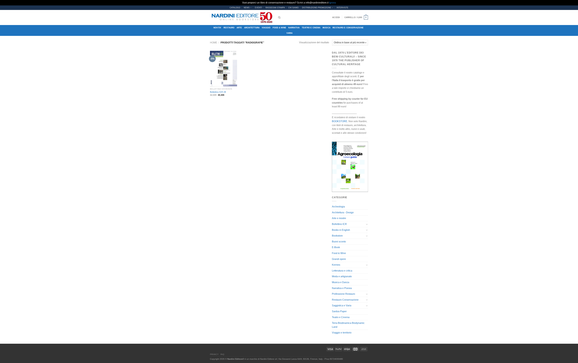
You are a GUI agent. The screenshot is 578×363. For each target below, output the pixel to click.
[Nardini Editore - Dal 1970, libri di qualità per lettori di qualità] (242, 17)
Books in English (341, 230)
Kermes (336, 265)
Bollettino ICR (339, 224)
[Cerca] (279, 17)
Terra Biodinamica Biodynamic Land (348, 325)
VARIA (289, 33)
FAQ (222, 354)
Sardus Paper (339, 311)
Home (213, 42)
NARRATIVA (294, 28)
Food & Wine (279, 28)
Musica (327, 28)
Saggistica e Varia (341, 305)
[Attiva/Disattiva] (367, 224)
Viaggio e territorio (341, 332)
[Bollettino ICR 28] (223, 68)
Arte (239, 28)
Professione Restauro (343, 294)
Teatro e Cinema (311, 28)
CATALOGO (235, 7)
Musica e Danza (340, 282)
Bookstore (337, 235)
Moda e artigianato (342, 276)
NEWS (247, 7)
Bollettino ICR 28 (218, 92)
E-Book (336, 247)
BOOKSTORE (339, 121)
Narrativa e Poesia (342, 288)
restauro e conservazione (348, 28)
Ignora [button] (332, 2)
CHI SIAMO (293, 7)
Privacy (214, 354)
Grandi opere (339, 259)
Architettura (252, 28)
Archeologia (338, 206)
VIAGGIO (266, 28)
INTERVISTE (342, 7)
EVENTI (258, 7)
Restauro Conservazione (345, 299)
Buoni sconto (339, 241)
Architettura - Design (343, 212)
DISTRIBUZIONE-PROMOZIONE (316, 7)
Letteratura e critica (342, 270)
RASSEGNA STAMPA (275, 7)
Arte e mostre (339, 218)
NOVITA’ (217, 28)
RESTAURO (229, 28)
